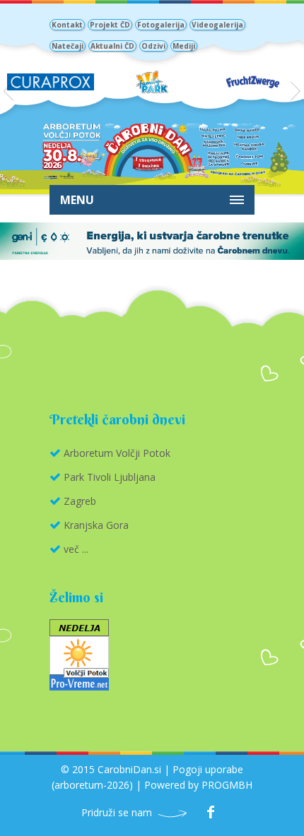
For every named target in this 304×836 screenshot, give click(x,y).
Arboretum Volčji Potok (117, 453)
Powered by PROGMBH (198, 785)
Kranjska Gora (96, 525)
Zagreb (80, 501)
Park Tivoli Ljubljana (110, 477)
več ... (76, 549)
